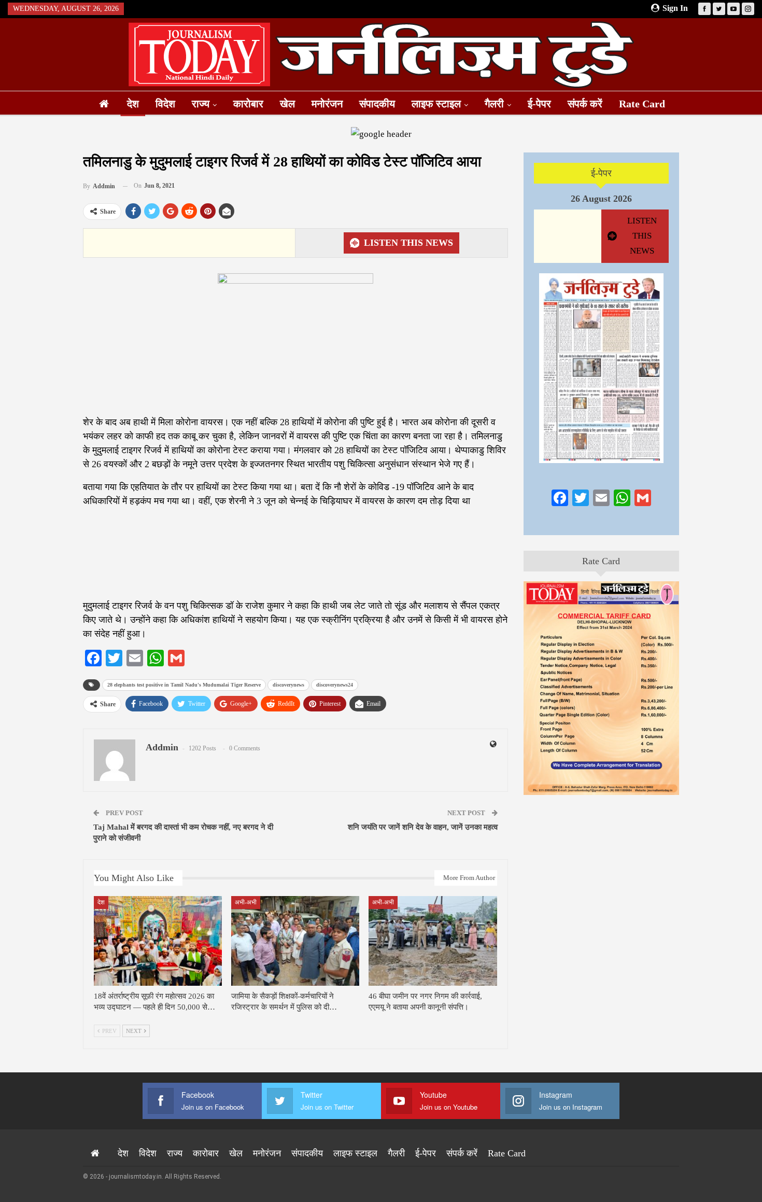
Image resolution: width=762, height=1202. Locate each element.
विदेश (165, 103)
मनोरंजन (327, 103)
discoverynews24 (334, 685)
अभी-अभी (246, 902)
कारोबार (248, 103)
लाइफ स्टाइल (436, 103)
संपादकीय (377, 103)
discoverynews (288, 685)
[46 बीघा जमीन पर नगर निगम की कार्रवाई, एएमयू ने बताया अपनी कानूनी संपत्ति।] (433, 941)
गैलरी (494, 103)
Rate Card (642, 103)
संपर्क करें (585, 103)
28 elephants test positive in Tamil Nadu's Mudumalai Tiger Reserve (184, 685)
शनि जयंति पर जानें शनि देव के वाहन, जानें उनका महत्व (423, 827)
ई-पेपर (539, 103)
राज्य (200, 103)
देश (133, 103)
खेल (287, 103)
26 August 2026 (601, 198)
